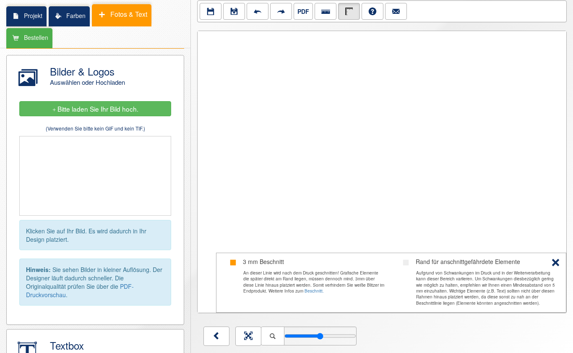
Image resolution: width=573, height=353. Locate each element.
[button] (95, 77)
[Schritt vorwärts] (281, 11)
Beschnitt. (314, 291)
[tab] (26, 16)
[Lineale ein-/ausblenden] (325, 11)
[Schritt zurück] (257, 11)
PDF (303, 11)
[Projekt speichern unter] (234, 11)
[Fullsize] (248, 336)
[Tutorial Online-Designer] (372, 11)
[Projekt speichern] (210, 11)
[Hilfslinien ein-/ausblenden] (349, 11)
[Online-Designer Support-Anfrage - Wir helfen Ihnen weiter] (396, 11)
